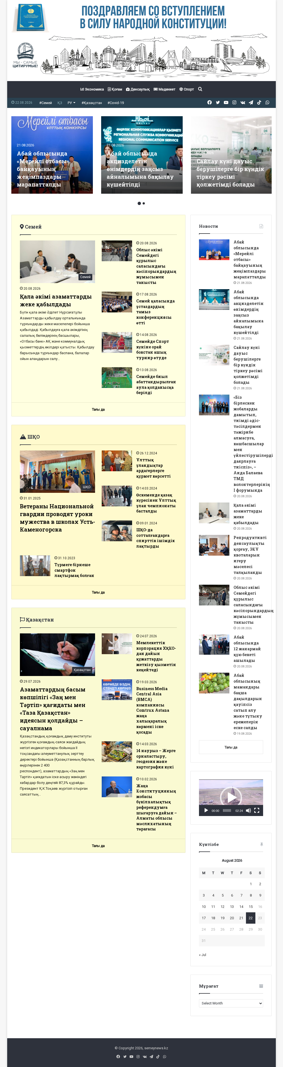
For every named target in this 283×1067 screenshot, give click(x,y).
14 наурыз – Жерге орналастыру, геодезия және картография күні (155, 759)
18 (213, 918)
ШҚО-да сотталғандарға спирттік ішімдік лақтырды (155, 538)
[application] (231, 797)
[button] (231, 798)
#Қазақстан (92, 103)
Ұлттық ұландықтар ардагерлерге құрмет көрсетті (153, 468)
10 (204, 907)
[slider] (227, 810)
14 (241, 907)
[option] (52, 155)
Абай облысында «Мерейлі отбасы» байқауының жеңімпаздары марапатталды (250, 259)
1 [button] (139, 203)
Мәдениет (166, 89)
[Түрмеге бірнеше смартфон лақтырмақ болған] (35, 565)
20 (232, 918)
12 (222, 907)
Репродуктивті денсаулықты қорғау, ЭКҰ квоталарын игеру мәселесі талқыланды (250, 555)
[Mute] (248, 810)
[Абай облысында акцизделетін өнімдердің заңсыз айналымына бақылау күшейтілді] (214, 299)
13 (232, 907)
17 (204, 918)
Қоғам (116, 89)
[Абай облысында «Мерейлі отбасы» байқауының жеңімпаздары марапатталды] (214, 249)
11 (213, 907)
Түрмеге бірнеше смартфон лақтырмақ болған (74, 570)
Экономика (94, 89)
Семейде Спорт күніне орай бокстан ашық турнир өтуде (152, 349)
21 (241, 918)
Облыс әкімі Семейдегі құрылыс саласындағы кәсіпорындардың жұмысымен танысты (156, 266)
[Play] (206, 810)
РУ (70, 103)
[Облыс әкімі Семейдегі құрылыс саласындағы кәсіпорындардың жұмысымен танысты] (231, 155)
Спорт (188, 89)
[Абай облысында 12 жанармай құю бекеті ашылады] (214, 644)
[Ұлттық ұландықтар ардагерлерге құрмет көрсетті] (117, 460)
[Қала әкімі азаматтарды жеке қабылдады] (214, 513)
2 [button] (143, 203)
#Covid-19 (116, 103)
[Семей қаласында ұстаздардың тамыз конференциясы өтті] (117, 302)
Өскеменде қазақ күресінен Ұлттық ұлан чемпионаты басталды (156, 503)
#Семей (45, 103)
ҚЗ (59, 103)
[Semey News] (141, 56)
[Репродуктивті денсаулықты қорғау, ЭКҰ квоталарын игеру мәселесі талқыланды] (142, 155)
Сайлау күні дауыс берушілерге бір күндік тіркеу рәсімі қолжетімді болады (248, 365)
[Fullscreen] (257, 810)
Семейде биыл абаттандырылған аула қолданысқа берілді (156, 384)
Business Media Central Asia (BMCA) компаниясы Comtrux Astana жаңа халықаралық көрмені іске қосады (152, 710)
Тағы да (231, 747)
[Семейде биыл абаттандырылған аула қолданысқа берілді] (117, 377)
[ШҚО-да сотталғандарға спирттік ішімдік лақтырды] (117, 530)
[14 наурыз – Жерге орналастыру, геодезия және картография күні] (117, 751)
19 (222, 918)
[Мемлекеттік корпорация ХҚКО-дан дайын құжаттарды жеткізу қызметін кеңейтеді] (117, 643)
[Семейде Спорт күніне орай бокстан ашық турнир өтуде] (117, 342)
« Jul (202, 955)
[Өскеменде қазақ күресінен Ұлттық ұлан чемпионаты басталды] (117, 496)
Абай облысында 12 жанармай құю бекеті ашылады (247, 648)
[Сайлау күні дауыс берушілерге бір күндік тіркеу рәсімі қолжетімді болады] (214, 355)
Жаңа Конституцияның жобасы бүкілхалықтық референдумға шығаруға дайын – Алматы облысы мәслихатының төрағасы (156, 807)
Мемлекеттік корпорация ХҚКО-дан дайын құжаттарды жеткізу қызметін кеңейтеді (156, 656)
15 (251, 907)
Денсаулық (140, 89)
